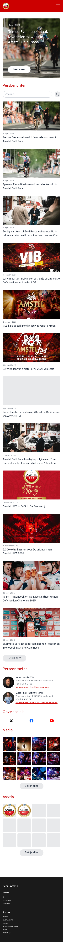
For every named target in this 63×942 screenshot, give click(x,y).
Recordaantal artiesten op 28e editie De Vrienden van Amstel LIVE (31, 414)
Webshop (7, 933)
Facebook (7, 900)
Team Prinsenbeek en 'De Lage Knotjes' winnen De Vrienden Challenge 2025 (30, 598)
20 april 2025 (9, 593)
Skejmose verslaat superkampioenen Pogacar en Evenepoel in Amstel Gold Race (31, 646)
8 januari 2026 (9, 408)
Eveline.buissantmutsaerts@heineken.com (37, 702)
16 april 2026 (8, 228)
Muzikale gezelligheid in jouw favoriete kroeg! (29, 326)
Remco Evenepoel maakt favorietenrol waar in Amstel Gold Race (30, 139)
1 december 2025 (10, 502)
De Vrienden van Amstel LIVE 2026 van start (28, 369)
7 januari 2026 (9, 455)
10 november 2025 (11, 546)
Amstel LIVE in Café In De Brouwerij (24, 506)
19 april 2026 (8, 133)
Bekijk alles (14, 658)
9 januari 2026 (9, 365)
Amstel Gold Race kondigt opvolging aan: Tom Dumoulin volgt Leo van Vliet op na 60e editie (29, 461)
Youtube (6, 904)
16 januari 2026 (10, 275)
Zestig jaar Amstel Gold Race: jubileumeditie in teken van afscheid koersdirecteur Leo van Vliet (31, 233)
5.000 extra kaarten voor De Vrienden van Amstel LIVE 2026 (27, 551)
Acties (5, 923)
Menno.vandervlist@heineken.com (32, 687)
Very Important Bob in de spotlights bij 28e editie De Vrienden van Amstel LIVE (31, 280)
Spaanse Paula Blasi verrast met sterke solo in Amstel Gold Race (30, 186)
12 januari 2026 (9, 322)
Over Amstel (8, 920)
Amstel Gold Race (10, 926)
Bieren (5, 916)
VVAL (5, 929)
